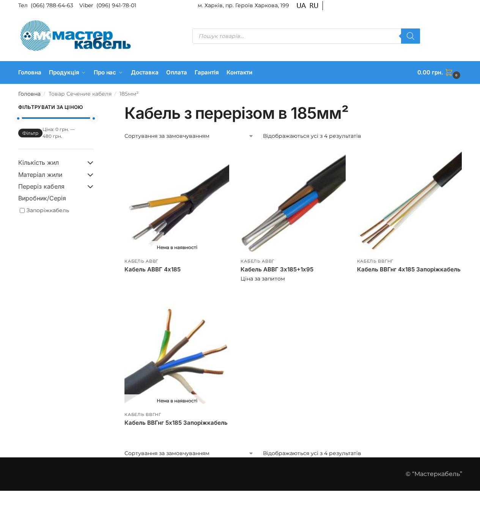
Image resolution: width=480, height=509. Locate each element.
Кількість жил (38, 162)
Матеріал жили (40, 174)
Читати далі (177, 282)
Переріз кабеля (41, 186)
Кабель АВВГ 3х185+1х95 (277, 269)
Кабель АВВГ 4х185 (152, 269)
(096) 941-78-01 (116, 5)
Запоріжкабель (48, 210)
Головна (29, 94)
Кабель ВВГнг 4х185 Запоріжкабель (409, 269)
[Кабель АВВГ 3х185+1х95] (293, 201)
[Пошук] (410, 36)
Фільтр (30, 133)
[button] (439, 72)
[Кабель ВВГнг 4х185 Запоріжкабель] (409, 201)
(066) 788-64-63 (53, 5)
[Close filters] (95, 108)
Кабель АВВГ (141, 261)
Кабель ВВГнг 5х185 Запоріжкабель (176, 422)
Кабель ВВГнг (375, 261)
